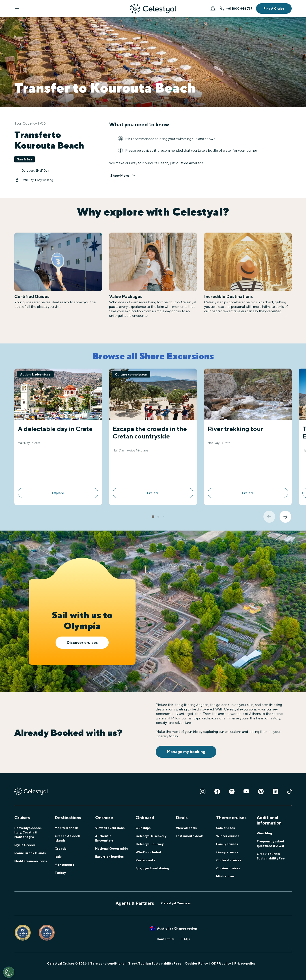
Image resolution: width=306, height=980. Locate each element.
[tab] (153, 516)
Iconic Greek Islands (30, 853)
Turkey (60, 872)
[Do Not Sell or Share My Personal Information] (8, 972)
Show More (119, 175)
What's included (148, 852)
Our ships (143, 828)
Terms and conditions (107, 963)
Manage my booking (186, 751)
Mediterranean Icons (30, 861)
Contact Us (165, 939)
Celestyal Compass (176, 903)
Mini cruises (225, 876)
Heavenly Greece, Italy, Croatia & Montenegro (28, 832)
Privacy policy (244, 963)
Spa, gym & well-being (152, 868)
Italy (58, 856)
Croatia (61, 848)
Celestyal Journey (150, 844)
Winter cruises (227, 836)
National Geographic (111, 848)
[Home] (153, 9)
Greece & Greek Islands (67, 838)
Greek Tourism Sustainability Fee (271, 856)
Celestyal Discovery (151, 836)
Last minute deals (189, 836)
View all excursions (110, 828)
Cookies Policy (196, 963)
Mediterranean (66, 828)
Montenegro (64, 864)
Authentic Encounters (104, 838)
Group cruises (227, 852)
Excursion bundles (109, 856)
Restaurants (145, 860)
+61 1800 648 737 (239, 8)
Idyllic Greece (25, 845)
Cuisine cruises (228, 868)
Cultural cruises (228, 860)
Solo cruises (225, 828)
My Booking (212, 8)
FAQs (185, 939)
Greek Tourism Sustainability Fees (154, 963)
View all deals (186, 828)
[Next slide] (285, 517)
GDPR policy (221, 963)
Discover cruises (82, 642)
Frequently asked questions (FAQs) (270, 844)
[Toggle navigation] (17, 8)
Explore (58, 493)
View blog (264, 833)
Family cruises (227, 844)
